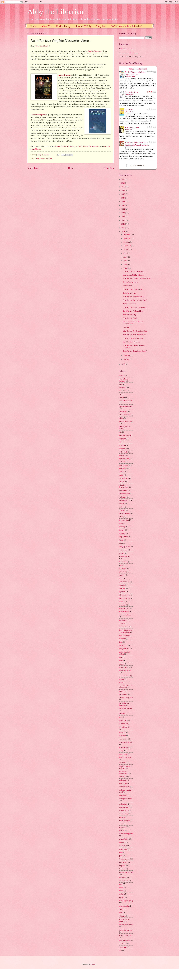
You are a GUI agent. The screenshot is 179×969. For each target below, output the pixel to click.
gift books (122, 568)
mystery (121, 691)
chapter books (123, 478)
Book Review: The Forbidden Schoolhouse (133, 323)
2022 (123, 179)
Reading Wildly (83, 26)
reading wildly (124, 807)
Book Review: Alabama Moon (133, 311)
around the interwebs (126, 401)
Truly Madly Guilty (131, 92)
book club (122, 455)
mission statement (125, 676)
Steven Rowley (130, 112)
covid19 (121, 503)
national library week (126, 698)
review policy (123, 814)
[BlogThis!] (65, 155)
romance (122, 817)
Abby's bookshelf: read (138, 68)
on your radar (123, 723)
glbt (120, 578)
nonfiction (49, 158)
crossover (122, 510)
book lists (122, 462)
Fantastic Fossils (60, 146)
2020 (123, 186)
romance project (124, 820)
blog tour (122, 445)
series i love (123, 849)
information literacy (125, 615)
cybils (121, 517)
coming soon (123, 490)
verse (120, 909)
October (126, 242)
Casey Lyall (129, 129)
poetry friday (123, 754)
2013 (123, 213)
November (127, 238)
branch (121, 472)
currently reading (124, 513)
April (125, 264)
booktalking (123, 468)
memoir (121, 664)
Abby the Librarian (55, 11)
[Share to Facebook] (69, 155)
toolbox (121, 894)
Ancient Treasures (64, 75)
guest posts (122, 588)
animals (121, 397)
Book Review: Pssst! (130, 318)
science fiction (123, 839)
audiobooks (123, 411)
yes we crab (123, 947)
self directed (123, 845)
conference (122, 497)
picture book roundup (126, 742)
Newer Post (32, 168)
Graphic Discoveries (95, 51)
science (121, 830)
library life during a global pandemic (125, 631)
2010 (123, 224)
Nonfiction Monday (42, 46)
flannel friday (123, 562)
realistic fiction (124, 810)
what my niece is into (126, 924)
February (126, 355)
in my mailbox (124, 608)
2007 (123, 364)
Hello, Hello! (127, 285)
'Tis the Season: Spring (130, 282)
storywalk (122, 869)
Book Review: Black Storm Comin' (135, 351)
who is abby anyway (125, 930)
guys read (122, 591)
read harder (122, 780)
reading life (123, 795)
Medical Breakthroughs (91, 146)
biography (122, 438)
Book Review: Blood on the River (134, 334)
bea (120, 432)
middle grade (123, 667)
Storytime (101, 26)
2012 (123, 216)
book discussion (124, 458)
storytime (122, 865)
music (121, 682)
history (121, 601)
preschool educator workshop (125, 767)
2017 (123, 198)
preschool (122, 762)
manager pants (123, 648)
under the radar (124, 906)
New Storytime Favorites (131, 342)
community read (124, 493)
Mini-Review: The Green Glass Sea (135, 331)
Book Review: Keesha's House (133, 338)
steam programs (124, 859)
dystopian (122, 533)
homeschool (123, 605)
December (127, 234)
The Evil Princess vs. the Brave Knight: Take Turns (135, 73)
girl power (122, 572)
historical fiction (124, 598)
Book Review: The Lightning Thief (134, 300)
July (125, 253)
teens (120, 884)
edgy (120, 543)
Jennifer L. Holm (130, 76)
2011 (123, 220)
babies (121, 418)
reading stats (123, 804)
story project (123, 862)
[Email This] (62, 155)
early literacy (123, 536)
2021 (123, 183)
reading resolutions (125, 798)
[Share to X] (67, 155)
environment (123, 550)
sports (121, 855)
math (120, 657)
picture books (123, 747)
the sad (121, 887)
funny (121, 565)
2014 (123, 209)
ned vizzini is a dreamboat (124, 704)
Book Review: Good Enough (132, 289)
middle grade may (125, 670)
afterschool (122, 391)
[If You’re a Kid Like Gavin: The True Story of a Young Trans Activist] (122, 146)
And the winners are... (130, 304)
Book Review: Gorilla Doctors (133, 271)
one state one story (125, 727)
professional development (123, 772)
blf (120, 442)
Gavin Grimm (129, 147)
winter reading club (125, 935)
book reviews (40, 158)
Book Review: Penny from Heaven (134, 307)
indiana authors (124, 611)
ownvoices (122, 735)
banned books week (125, 421)
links (120, 642)
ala (120, 394)
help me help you (124, 595)
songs (120, 852)
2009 (123, 227)
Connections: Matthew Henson (133, 275)
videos (121, 912)
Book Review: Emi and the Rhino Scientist (134, 346)
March (125, 268)
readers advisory (124, 786)
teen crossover (123, 881)
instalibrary (123, 620)
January (126, 359)
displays (121, 530)
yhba (120, 950)
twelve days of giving (126, 900)
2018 (123, 194)
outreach (122, 732)
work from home (124, 940)
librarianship (123, 627)
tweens (121, 897)
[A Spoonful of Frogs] (122, 133)
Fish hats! (126, 327)
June (125, 257)
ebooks (121, 540)
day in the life (123, 520)
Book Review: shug (129, 314)
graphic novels (124, 582)
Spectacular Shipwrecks (39, 114)
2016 (123, 201)
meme (121, 660)
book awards (123, 452)
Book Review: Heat (129, 293)
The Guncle (128, 109)
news (120, 717)
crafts (120, 507)
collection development (123, 486)
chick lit (121, 481)
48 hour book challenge (123, 380)
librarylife (122, 638)
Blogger (93, 964)
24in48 (121, 375)
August (126, 249)
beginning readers (125, 435)
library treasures (124, 635)
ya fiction (122, 944)
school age (122, 827)
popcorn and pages (125, 757)
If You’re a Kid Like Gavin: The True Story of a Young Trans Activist (137, 143)
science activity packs (126, 833)
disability (122, 527)
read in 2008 (123, 783)
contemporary (123, 500)
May (125, 260)
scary (120, 824)
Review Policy (63, 26)
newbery (122, 713)
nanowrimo (123, 694)
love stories (122, 645)
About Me (46, 26)
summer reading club (126, 872)
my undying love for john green (125, 687)
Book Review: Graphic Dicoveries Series (137, 278)
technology (122, 877)
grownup (122, 585)
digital (121, 523)
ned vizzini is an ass (125, 708)
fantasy (121, 553)
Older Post (109, 168)
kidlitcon (122, 623)
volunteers (122, 916)
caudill (121, 475)
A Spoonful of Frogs (132, 127)
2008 (123, 231)
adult (120, 384)
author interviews (125, 415)
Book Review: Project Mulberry (134, 296)
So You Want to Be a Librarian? (126, 26)
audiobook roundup (125, 406)
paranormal (123, 739)
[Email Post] (58, 154)
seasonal (121, 842)
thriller (121, 891)
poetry (121, 751)
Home (33, 26)
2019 (123, 190)
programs (122, 776)
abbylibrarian (134, 53)
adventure (122, 387)
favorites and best (125, 556)
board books (123, 448)
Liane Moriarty (130, 94)
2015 (123, 205)
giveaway (122, 575)
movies (121, 679)
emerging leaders (124, 546)
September (127, 246)
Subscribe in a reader (126, 49)
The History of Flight (74, 146)
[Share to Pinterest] (72, 155)
